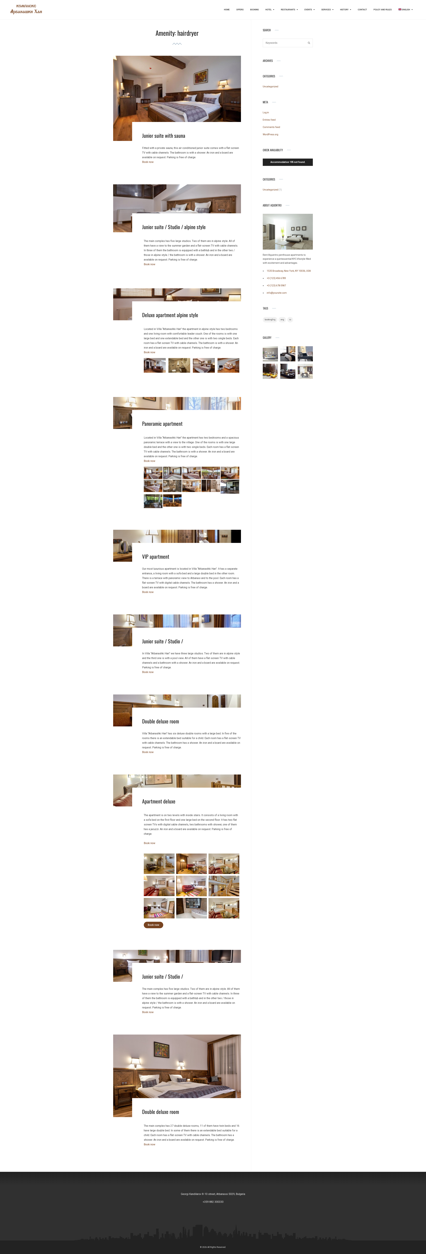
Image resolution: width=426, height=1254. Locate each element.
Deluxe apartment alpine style (170, 315)
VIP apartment (155, 556)
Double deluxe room (160, 721)
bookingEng (270, 319)
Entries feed (269, 119)
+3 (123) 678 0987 (276, 285)
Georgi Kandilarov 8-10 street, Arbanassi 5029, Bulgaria (213, 1194)
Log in (266, 112)
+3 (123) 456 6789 (276, 278)
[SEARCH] (309, 43)
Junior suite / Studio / (162, 641)
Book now (148, 162)
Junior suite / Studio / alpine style (174, 227)
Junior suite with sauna (163, 135)
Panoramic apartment (162, 423)
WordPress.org (270, 134)
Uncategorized (270, 86)
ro (290, 319)
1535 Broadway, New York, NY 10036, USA (289, 271)
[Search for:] (288, 43)
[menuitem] (405, 9)
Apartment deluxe (158, 801)
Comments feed (271, 127)
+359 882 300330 (213, 1201)
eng (282, 319)
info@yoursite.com (277, 292)
